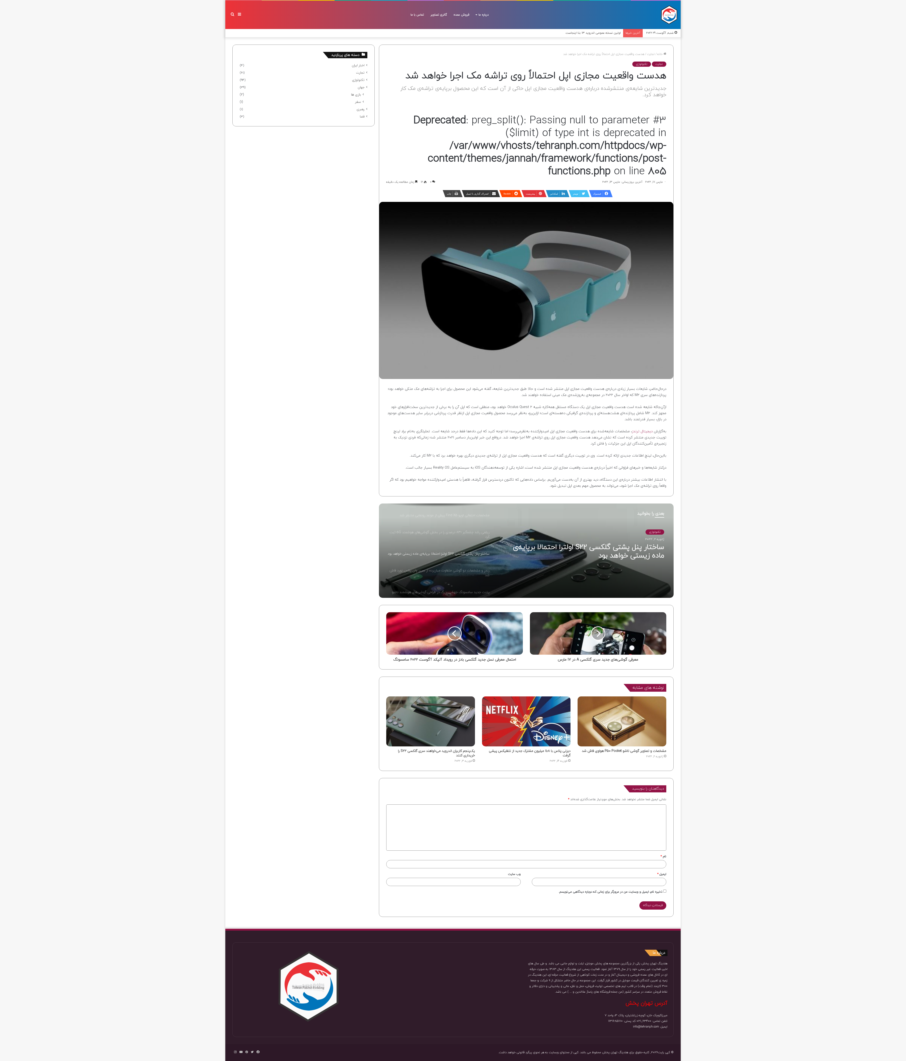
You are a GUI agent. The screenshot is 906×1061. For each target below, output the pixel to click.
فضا (362, 116)
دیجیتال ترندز (643, 431)
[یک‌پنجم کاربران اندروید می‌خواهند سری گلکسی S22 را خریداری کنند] (430, 721)
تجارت (651, 54)
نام (663, 856)
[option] (526, 550)
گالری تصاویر (439, 15)
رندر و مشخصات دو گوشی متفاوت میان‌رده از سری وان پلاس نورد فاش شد (583, 551)
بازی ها (356, 94)
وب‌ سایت (514, 874)
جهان (361, 87)
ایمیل (661, 874)
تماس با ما (417, 15)
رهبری (361, 109)
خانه (660, 54)
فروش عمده (461, 15)
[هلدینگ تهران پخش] (669, 14)
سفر (358, 102)
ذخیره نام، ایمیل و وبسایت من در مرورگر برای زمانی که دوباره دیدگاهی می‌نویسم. (610, 892)
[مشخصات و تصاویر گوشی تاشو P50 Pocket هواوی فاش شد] (622, 721)
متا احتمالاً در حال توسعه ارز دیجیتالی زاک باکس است (586, 33)
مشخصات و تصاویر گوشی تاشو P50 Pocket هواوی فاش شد (624, 751)
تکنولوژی (641, 64)
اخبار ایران (358, 65)
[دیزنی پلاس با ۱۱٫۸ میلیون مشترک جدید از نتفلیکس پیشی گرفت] (526, 721)
